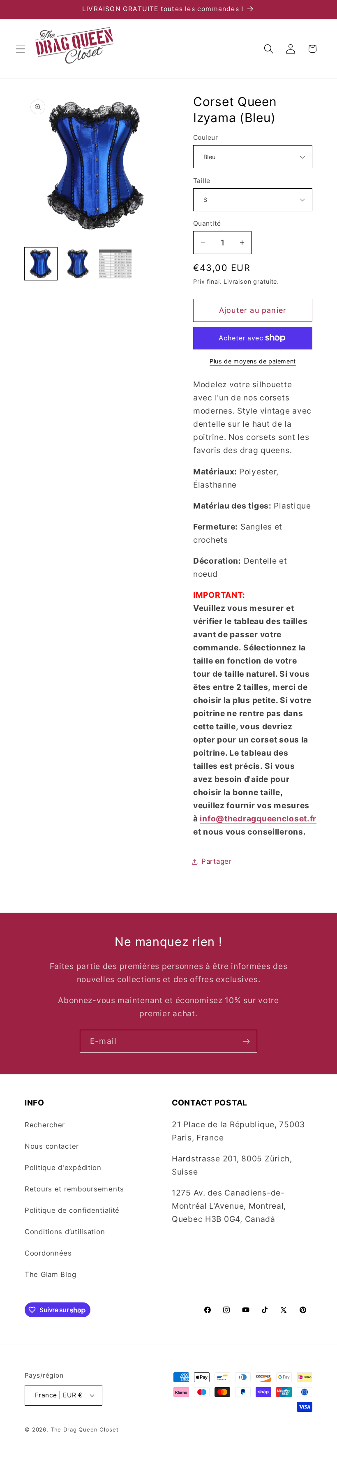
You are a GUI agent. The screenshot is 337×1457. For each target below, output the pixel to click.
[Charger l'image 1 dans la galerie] (41, 263)
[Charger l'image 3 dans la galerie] (115, 263)
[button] (21, 49)
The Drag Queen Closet (85, 1429)
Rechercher (45, 1125)
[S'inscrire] (246, 1041)
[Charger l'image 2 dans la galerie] (78, 263)
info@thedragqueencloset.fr (258, 818)
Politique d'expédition (63, 1167)
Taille (201, 181)
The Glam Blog (50, 1274)
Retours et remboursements (74, 1189)
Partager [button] (216, 861)
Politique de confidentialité (72, 1210)
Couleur (205, 137)
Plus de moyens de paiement (253, 361)
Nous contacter (52, 1146)
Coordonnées (48, 1253)
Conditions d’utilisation (65, 1232)
